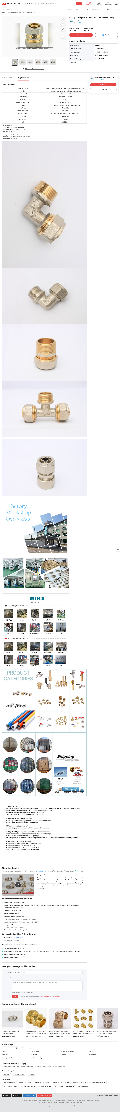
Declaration (78, 1106)
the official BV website (42, 871)
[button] (73, 3)
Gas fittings (34, 1054)
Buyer (78, 9)
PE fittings (63, 1054)
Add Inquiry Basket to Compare (34, 69)
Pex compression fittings (8, 1058)
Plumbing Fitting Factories (42, 1082)
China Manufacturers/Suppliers (46, 1100)
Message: (8, 982)
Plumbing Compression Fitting (29, 1087)
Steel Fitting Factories (25, 1082)
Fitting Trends (70, 1087)
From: (9, 972)
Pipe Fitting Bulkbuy (82, 1087)
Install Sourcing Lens (45, 1095)
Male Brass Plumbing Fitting (99, 1082)
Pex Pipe (4, 1051)
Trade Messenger (29, 1095)
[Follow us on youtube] (112, 1095)
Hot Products (24, 1100)
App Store (6, 1095)
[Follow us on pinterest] (115, 1095)
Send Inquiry (81, 35)
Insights (97, 1100)
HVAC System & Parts (29, 12)
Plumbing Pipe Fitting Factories (61, 1082)
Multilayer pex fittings (37, 1058)
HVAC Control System (19, 1074)
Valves (91, 1051)
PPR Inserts (5, 1054)
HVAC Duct (31, 1074)
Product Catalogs (26, 1048)
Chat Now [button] (108, 35)
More (3, 1090)
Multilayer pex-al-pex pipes (67, 1051)
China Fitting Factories (9, 1082)
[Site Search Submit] (79, 3)
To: (10, 977)
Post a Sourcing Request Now (50, 996)
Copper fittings (35, 1051)
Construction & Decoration (14, 12)
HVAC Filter (6, 1074)
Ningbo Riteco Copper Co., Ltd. (82, 21)
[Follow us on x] (107, 1095)
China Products (33, 1100)
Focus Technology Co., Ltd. (47, 1106)
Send (15, 996)
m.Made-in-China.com (64, 1102)
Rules (117, 9)
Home (3, 12)
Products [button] (30, 3)
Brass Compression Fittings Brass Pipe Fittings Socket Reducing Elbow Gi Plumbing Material (83, 1033)
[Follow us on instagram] (110, 1095)
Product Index (90, 1100)
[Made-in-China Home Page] (11, 3)
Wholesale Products (60, 1100)
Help (87, 9)
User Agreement (69, 1106)
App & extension (96, 9)
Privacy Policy (87, 1106)
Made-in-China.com (52, 1102)
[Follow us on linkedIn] (117, 1095)
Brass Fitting (17, 938)
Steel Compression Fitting (10, 1087)
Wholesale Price (70, 1100)
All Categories (8, 9)
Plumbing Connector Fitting (80, 1082)
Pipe (23, 938)
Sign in (116, 4)
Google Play (17, 1095)
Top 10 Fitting (59, 1087)
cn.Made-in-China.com (76, 1102)
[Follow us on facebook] (105, 1095)
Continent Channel (80, 1100)
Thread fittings (93, 1054)
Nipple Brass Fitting (46, 1087)
